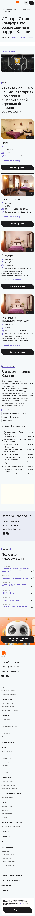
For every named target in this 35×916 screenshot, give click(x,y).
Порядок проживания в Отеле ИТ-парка (15, 578)
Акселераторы (6, 730)
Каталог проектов (7, 797)
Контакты (4, 682)
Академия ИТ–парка (8, 785)
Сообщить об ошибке (8, 690)
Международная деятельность (11, 826)
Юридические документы (10, 880)
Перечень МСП (6, 858)
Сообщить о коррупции (8, 694)
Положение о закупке (8, 861)
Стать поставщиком (7, 865)
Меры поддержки (7, 737)
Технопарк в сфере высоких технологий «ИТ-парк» (16, 9)
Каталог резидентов (7, 706)
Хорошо (17, 910)
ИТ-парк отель (6, 758)
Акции (30, 38)
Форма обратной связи (8, 687)
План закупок (5, 851)
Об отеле (5, 38)
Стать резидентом (7, 703)
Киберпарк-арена (7, 751)
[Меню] (31, 3)
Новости (4, 836)
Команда (4, 817)
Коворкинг (4, 765)
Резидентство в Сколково (9, 710)
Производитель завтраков (10, 600)
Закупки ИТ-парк (7, 885)
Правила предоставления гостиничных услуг (15, 607)
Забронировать (17, 168)
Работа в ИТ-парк (7, 806)
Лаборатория (5, 733)
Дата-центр (5, 755)
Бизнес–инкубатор (7, 723)
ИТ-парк (4, 831)
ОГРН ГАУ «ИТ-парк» (8, 593)
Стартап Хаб (5, 719)
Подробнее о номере (12, 161)
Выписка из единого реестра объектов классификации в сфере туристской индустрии (15, 570)
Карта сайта (5, 890)
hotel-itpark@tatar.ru (12, 529)
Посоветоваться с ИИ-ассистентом (13, 617)
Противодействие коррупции (11, 875)
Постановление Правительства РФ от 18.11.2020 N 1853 (14, 585)
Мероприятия (6, 842)
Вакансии (4, 810)
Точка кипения (6, 742)
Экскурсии (4, 772)
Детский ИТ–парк (7, 781)
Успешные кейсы (6, 814)
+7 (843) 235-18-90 (11, 521)
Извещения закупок (7, 854)
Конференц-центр (7, 762)
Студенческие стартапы (9, 726)
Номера (15, 38)
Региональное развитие (9, 788)
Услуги (23, 38)
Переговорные (6, 769)
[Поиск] (26, 3)
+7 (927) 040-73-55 (11, 525)
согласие (22, 903)
